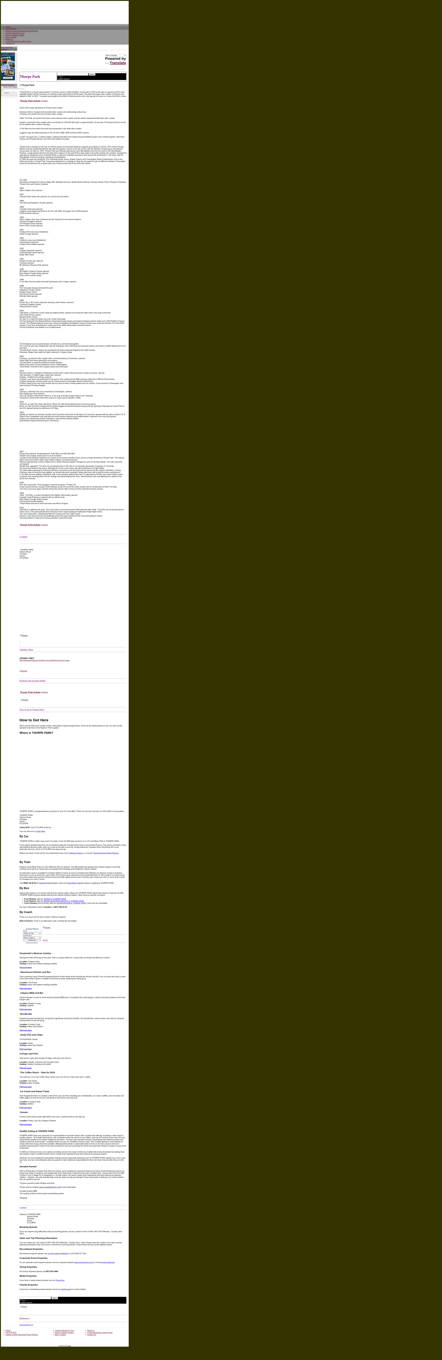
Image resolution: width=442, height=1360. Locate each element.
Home (8, 1331)
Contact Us (91, 1335)
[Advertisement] (62, 60)
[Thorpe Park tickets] (44, 101)
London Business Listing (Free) (100, 1333)
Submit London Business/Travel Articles (22, 1335)
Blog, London (60, 1335)
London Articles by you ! (64, 1331)
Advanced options (32, 943)
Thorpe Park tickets (30, 101)
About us (90, 1331)
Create (69, 1346)
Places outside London (64, 1333)
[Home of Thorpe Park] (24, 635)
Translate (118, 63)
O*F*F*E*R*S (11, 1333)
